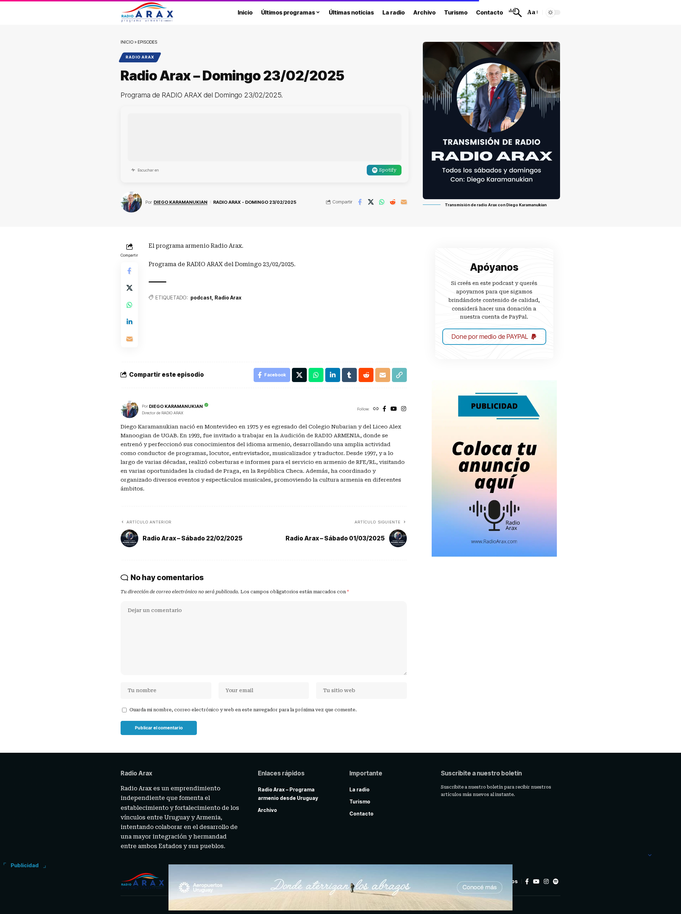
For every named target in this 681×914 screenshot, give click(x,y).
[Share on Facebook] (360, 202)
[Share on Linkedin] (129, 321)
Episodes (147, 42)
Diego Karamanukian (180, 202)
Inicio (127, 42)
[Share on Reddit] (393, 202)
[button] (515, 12)
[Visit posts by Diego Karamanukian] (131, 202)
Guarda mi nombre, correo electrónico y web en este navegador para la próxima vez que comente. (243, 709)
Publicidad (25, 865)
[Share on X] (371, 202)
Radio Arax (140, 57)
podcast (201, 298)
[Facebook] (384, 409)
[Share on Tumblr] (349, 375)
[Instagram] (403, 409)
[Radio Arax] (147, 12)
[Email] (404, 202)
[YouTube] (394, 409)
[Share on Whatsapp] (382, 202)
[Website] (376, 409)
